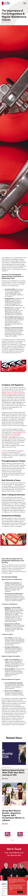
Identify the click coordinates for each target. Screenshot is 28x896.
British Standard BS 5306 (10, 394)
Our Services (4, 888)
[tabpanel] (8, 834)
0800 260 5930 (15, 855)
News (3, 893)
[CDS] (6, 3)
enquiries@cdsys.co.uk (16, 852)
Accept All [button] (20, 892)
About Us (4, 891)
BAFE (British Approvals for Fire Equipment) (11, 434)
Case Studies (4, 886)
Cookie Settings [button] (13, 892)
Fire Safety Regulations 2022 (18, 432)
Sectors (3, 890)
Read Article (5, 778)
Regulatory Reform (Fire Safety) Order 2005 (13, 392)
